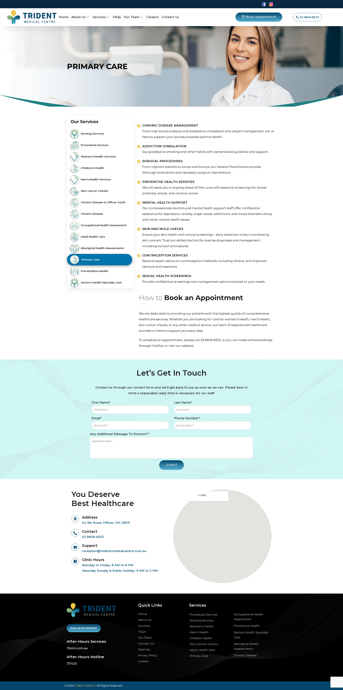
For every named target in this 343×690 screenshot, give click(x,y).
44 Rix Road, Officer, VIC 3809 (106, 522)
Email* (96, 418)
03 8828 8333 (210, 340)
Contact (89, 531)
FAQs (117, 17)
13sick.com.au (77, 648)
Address (90, 517)
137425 (72, 663)
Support (90, 545)
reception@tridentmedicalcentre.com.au (114, 551)
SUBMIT (172, 465)
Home (63, 17)
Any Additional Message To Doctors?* (119, 434)
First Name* (101, 402)
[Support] (75, 547)
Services (99, 17)
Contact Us (170, 17)
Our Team (132, 17)
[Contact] (75, 533)
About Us (78, 17)
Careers (152, 17)
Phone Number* (187, 418)
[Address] (75, 519)
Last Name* (183, 402)
